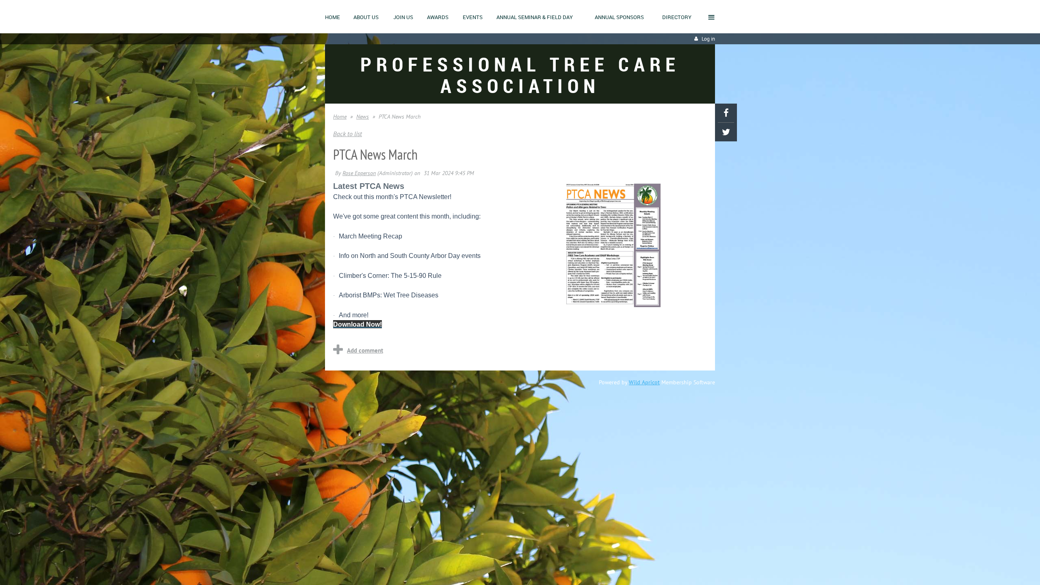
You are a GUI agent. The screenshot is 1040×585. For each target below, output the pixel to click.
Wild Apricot (644, 382)
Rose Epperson (359, 173)
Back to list (347, 134)
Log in (708, 38)
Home (340, 116)
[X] (726, 132)
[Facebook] (726, 113)
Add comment (365, 350)
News (362, 116)
